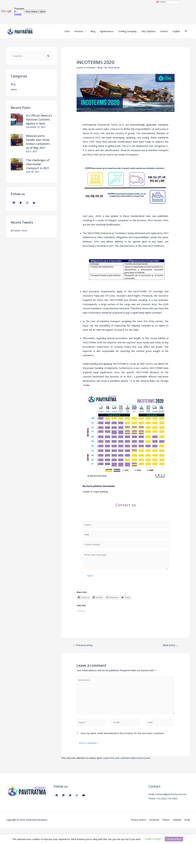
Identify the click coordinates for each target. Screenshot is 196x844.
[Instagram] (27, 203)
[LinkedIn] (34, 203)
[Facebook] (14, 203)
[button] (153, 838)
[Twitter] (20, 203)
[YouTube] (84, 795)
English (162, 2)
